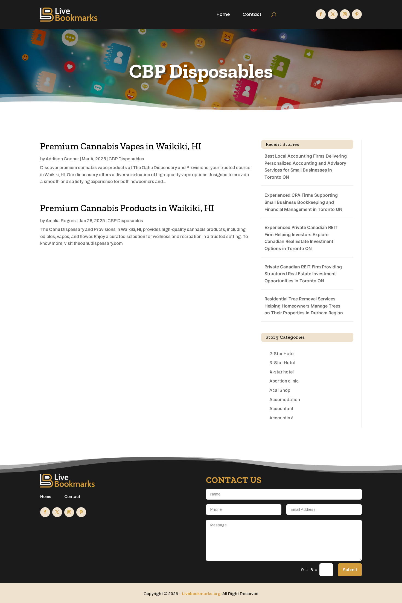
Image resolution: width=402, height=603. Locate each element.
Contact (252, 14)
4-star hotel (281, 372)
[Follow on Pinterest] (357, 14)
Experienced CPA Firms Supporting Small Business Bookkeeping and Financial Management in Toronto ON (303, 202)
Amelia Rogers (61, 220)
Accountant (281, 408)
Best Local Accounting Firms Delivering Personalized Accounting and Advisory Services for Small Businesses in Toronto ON (305, 166)
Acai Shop (279, 390)
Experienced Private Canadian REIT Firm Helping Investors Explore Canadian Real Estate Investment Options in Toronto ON (301, 238)
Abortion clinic (284, 381)
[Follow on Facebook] (321, 14)
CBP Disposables (126, 158)
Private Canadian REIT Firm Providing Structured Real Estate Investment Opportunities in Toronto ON (303, 273)
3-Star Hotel (282, 362)
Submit (350, 569)
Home (223, 14)
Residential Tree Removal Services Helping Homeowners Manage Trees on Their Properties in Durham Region (303, 305)
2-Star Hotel (282, 353)
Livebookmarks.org (201, 594)
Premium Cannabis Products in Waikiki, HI (127, 208)
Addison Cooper (62, 158)
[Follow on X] (333, 14)
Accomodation (284, 399)
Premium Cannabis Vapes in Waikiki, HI (120, 146)
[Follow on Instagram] (345, 14)
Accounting (281, 418)
